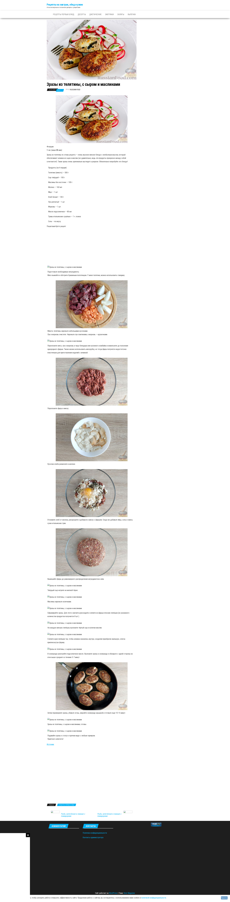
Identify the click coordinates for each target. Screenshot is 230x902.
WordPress (113, 893)
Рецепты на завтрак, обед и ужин (65, 4)
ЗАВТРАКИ (109, 14)
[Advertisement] (15, 867)
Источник (50, 744)
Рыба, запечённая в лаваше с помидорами (73, 815)
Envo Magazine (129, 893)
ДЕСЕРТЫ (82, 14)
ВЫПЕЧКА (132, 14)
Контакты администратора (93, 837)
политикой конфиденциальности (153, 898)
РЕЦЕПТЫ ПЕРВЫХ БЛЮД (63, 14)
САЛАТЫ (120, 14)
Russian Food (75, 90)
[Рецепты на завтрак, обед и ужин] (48, 14)
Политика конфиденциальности (95, 833)
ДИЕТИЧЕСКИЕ (95, 14)
